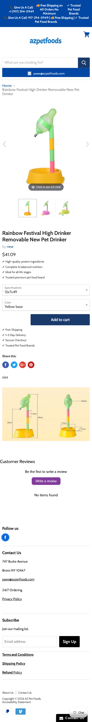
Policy (12, 672)
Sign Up (69, 641)
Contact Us (24, 692)
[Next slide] (87, 144)
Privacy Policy (12, 599)
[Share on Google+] (22, 364)
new (10, 246)
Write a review (46, 481)
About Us (7, 692)
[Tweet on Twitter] (14, 364)
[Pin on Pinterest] (31, 364)
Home (7, 86)
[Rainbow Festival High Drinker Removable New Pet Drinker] (27, 208)
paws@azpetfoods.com (18, 579)
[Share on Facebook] (5, 364)
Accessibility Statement (16, 702)
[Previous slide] (4, 144)
